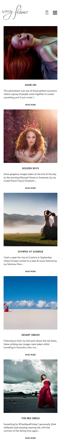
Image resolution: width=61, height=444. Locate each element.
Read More (30, 104)
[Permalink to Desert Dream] (30, 303)
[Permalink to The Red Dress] (30, 386)
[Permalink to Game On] (30, 53)
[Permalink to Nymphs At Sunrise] (30, 219)
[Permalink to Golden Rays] (30, 136)
